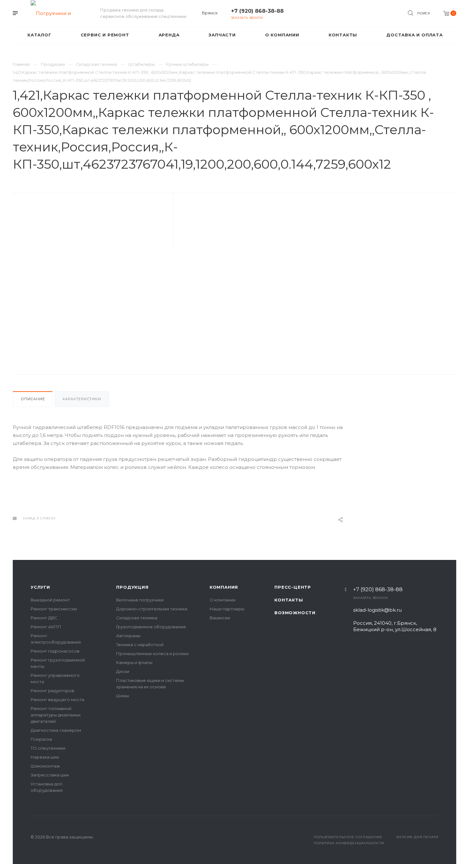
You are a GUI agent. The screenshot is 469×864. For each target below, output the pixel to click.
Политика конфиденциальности (349, 843)
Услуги (40, 587)
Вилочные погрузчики (140, 599)
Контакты (288, 599)
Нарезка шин (45, 757)
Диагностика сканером (56, 730)
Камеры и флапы (134, 662)
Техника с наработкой (140, 644)
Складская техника (136, 617)
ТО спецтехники (48, 748)
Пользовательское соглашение (348, 837)
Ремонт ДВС (44, 617)
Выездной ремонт (50, 599)
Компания (224, 587)
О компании (222, 599)
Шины (122, 695)
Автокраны (128, 635)
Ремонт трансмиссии (54, 608)
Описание (33, 399)
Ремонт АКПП (46, 626)
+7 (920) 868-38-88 (257, 11)
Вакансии (220, 617)
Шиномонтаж (45, 765)
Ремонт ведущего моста (57, 699)
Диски (122, 671)
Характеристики (82, 399)
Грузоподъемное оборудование (151, 626)
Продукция (132, 587)
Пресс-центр (292, 587)
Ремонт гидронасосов (55, 651)
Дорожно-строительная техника (151, 608)
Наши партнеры (227, 608)
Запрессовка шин (50, 774)
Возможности (295, 612)
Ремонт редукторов (52, 690)
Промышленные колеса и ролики (152, 653)
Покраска (41, 739)
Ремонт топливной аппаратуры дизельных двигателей (56, 715)
